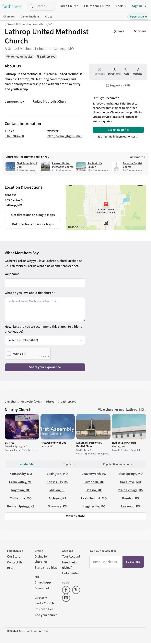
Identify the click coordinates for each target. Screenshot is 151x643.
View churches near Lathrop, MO (121, 409)
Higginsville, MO (93, 506)
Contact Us (14, 562)
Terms (44, 631)
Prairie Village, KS (130, 490)
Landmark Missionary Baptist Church (89, 444)
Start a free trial (46, 567)
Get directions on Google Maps (33, 215)
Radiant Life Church (94, 165)
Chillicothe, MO (20, 498)
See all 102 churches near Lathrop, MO (29, 24)
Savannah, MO (94, 482)
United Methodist (21, 57)
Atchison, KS (57, 498)
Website (137, 74)
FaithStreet (12, 6)
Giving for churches (41, 559)
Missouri (51, 402)
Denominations (30, 17)
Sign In (137, 6)
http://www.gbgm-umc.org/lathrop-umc (76, 136)
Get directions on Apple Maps (33, 224)
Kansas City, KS (57, 482)
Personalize (139, 17)
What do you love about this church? (30, 293)
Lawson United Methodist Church (63, 165)
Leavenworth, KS (94, 473)
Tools (119, 6)
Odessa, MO (94, 490)
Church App (43, 582)
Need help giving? (69, 565)
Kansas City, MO (20, 473)
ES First (9, 443)
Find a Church (68, 6)
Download (42, 588)
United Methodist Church (50, 101)
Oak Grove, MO (130, 482)
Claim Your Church (97, 6)
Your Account (71, 556)
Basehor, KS (130, 498)
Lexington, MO (57, 473)
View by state (75, 516)
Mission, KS (57, 490)
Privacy (35, 631)
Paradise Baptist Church (132, 165)
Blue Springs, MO (130, 473)
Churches (9, 17)
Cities (48, 17)
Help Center (70, 573)
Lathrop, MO (47, 57)
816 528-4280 (14, 136)
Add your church (46, 615)
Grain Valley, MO (20, 482)
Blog (10, 568)
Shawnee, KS (57, 506)
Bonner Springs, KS (20, 506)
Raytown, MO (20, 490)
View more (137, 157)
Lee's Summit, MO (94, 498)
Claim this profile (118, 130)
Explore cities (44, 609)
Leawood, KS (130, 506)
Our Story (13, 556)
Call (126, 74)
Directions (114, 74)
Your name (12, 274)
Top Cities (69, 464)
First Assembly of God (27, 165)
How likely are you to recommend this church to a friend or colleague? (43, 329)
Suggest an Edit (119, 85)
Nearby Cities (27, 464)
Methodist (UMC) (31, 402)
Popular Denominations (117, 464)
